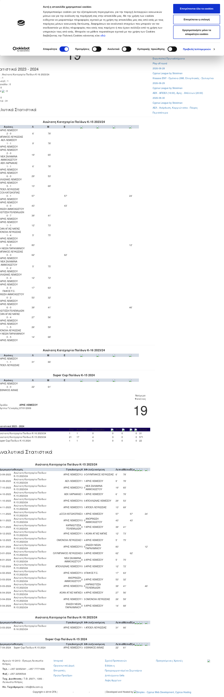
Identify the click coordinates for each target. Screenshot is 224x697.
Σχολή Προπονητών (116, 660)
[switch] (96, 49)
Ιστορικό (58, 660)
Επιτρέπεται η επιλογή (197, 19)
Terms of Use (81, 691)
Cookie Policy (97, 691)
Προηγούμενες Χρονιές (169, 660)
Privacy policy (65, 691)
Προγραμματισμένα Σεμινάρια (123, 670)
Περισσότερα (160, 112)
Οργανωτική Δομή (64, 665)
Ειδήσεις (110, 665)
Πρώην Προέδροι (63, 675)
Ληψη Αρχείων (113, 680)
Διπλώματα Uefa (114, 675)
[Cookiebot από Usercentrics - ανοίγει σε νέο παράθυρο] (21, 49)
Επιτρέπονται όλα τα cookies (196, 8)
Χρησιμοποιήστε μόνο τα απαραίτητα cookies (196, 32)
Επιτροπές (60, 670)
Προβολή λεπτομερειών (197, 49)
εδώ (103, 35)
